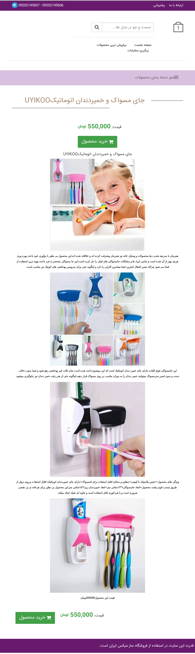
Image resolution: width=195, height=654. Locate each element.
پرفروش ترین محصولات (112, 45)
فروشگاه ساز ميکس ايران (128, 646)
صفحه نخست (142, 45)
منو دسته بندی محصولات (154, 78)
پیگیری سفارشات (138, 50)
